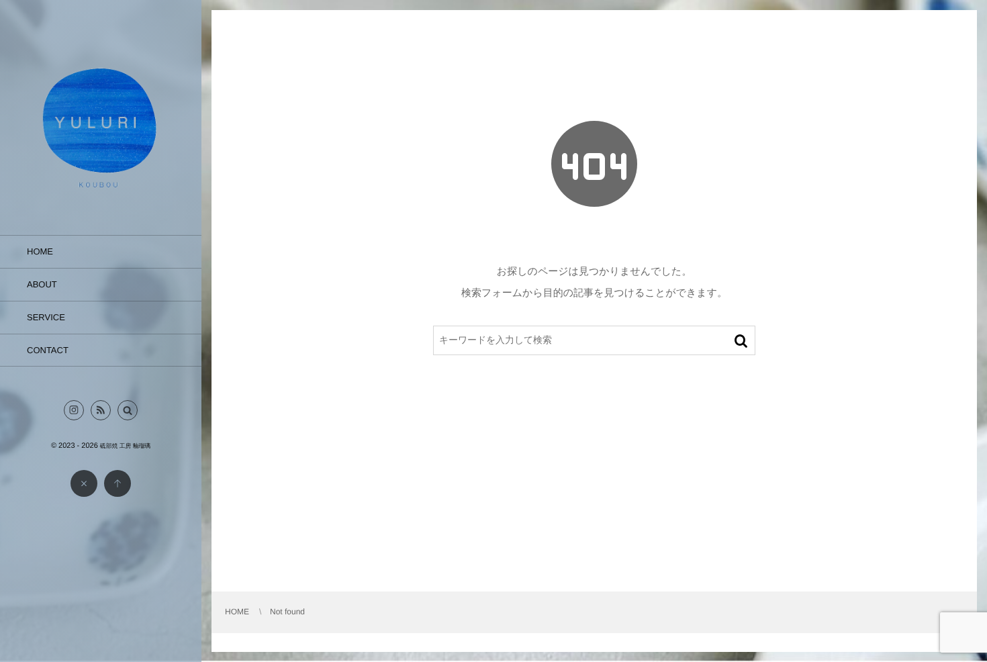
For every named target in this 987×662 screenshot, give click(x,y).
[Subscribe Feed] (101, 410)
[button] (127, 410)
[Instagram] (74, 410)
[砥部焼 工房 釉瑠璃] (101, 197)
